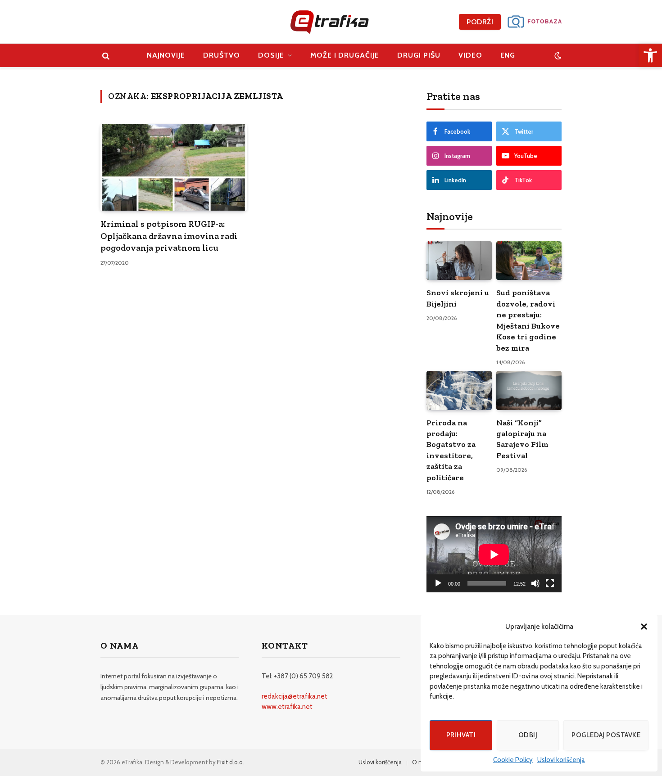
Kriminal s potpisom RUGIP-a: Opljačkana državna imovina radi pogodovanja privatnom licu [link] (168, 235)
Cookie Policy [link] (513, 760)
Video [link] (470, 55)
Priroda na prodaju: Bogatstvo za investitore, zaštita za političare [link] (451, 450)
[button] (643, 626)
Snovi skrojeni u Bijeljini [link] (457, 298)
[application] (494, 554)
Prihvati (461, 735)
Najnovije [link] (166, 55)
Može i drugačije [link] (344, 55)
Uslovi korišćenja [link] (561, 760)
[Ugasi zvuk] (535, 583)
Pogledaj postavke (605, 735)
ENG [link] (508, 55)
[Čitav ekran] (549, 583)
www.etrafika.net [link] (287, 707)
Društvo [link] (221, 55)
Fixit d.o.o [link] (230, 762)
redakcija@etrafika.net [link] (294, 696)
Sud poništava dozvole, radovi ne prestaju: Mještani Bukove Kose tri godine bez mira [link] (528, 320)
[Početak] (438, 583)
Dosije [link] (271, 55)
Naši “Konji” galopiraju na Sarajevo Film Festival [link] (522, 439)
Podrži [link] (480, 22)
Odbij (527, 735)
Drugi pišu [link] (418, 55)
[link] (650, 55)
